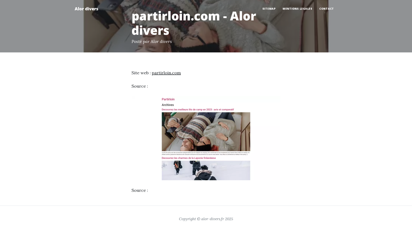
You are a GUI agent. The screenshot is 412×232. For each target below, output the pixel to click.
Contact (326, 9)
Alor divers (86, 9)
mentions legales (297, 9)
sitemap (269, 9)
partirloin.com (166, 72)
